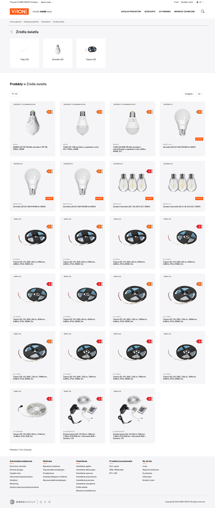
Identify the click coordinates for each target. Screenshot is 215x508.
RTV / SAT (113, 473)
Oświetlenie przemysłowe (86, 477)
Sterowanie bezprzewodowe (21, 477)
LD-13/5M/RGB (18, 431)
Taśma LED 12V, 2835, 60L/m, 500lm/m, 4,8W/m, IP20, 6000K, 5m (129, 263)
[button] (3, 52)
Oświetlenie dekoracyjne (85, 470)
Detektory (14, 480)
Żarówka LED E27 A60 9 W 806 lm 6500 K (79, 207)
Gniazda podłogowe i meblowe (55, 477)
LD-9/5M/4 (66, 259)
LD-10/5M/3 (167, 259)
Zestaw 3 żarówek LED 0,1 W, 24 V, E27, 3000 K (181, 207)
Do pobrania (147, 473)
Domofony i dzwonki (18, 466)
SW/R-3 (15, 144)
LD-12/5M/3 (67, 374)
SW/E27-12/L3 (167, 144)
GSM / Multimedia (116, 470)
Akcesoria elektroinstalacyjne (54, 480)
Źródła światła (81, 487)
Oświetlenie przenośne (85, 480)
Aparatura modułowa (51, 466)
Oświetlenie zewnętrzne (85, 484)
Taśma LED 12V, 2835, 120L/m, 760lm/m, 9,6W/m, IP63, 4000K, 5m (129, 378)
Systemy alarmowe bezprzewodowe (24, 487)
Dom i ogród (114, 466)
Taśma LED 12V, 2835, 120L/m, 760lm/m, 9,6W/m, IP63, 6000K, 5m (179, 378)
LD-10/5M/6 (67, 317)
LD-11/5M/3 (117, 317)
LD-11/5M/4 (167, 317)
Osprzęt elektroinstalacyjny (53, 470)
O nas (176, 2)
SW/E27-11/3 (167, 204)
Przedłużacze (48, 473)
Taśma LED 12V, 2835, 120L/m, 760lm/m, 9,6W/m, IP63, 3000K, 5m (79, 378)
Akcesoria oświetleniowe (86, 491)
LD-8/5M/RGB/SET (119, 431)
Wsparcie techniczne (151, 470)
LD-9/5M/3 (16, 259)
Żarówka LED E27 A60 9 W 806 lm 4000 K (29, 207)
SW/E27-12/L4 (17, 204)
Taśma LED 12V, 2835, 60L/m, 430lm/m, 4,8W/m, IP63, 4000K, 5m (29, 320)
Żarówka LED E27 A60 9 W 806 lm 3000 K (179, 147)
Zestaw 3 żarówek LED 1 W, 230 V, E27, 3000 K (131, 207)
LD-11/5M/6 (17, 374)
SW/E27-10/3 (117, 204)
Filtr (16, 94)
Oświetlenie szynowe (84, 473)
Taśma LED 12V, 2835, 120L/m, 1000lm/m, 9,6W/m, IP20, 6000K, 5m (30, 378)
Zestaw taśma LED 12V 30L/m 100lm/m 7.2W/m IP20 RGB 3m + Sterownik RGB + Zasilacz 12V (79, 436)
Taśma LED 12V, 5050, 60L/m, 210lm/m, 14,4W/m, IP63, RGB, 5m (29, 435)
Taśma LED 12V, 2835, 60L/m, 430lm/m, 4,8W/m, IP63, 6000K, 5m (79, 320)
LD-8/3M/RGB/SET (69, 431)
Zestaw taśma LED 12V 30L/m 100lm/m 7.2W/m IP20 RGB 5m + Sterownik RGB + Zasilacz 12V (129, 436)
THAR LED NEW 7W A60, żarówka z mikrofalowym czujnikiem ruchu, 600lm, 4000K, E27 (129, 149)
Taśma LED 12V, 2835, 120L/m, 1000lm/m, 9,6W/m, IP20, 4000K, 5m (180, 320)
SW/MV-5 (116, 144)
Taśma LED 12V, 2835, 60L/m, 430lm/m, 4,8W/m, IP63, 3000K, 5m (179, 263)
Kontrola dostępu (16, 470)
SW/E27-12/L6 (67, 204)
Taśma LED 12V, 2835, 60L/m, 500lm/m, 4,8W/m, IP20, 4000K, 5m (79, 263)
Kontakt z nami (187, 2)
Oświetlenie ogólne (83, 466)
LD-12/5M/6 (167, 374)
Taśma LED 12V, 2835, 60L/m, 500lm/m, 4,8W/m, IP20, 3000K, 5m (29, 263)
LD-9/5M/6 (116, 259)
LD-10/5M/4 (17, 317)
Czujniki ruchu (15, 473)
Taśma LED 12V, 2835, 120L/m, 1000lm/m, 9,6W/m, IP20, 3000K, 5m (130, 320)
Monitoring (14, 484)
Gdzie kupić (147, 477)
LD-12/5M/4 (117, 374)
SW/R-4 (65, 144)
